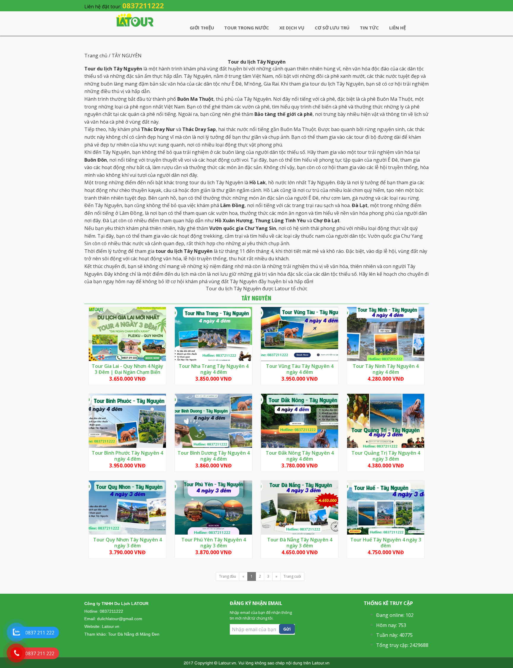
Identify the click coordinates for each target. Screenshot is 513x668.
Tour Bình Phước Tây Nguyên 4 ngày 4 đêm (127, 456)
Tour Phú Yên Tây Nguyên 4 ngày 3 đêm (213, 542)
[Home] (135, 20)
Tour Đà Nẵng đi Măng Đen (133, 634)
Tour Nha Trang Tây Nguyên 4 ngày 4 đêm (213, 369)
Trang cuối (292, 576)
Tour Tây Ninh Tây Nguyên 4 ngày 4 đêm (386, 369)
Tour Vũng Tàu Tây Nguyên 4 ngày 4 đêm (299, 369)
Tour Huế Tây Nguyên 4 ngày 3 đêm (385, 542)
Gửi (287, 629)
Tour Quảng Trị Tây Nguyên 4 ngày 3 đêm (386, 456)
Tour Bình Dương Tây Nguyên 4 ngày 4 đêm (214, 456)
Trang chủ (96, 55)
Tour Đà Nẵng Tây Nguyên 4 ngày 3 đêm (299, 542)
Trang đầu (227, 576)
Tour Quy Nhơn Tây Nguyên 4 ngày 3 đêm (127, 542)
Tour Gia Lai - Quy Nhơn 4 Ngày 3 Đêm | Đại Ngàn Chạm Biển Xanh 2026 (127, 372)
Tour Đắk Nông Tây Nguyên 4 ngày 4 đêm (300, 456)
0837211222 (143, 5)
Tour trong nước (246, 28)
